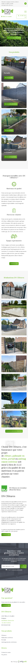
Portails (3, 640)
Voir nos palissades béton (11, 104)
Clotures (3, 635)
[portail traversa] (14, 345)
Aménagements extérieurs (9, 642)
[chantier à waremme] (14, 419)
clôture (7, 455)
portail (11, 458)
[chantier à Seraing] (14, 400)
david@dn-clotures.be (7, 620)
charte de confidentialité (17, 569)
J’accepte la (14, 569)
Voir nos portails (9, 77)
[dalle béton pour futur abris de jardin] (14, 308)
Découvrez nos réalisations (14, 37)
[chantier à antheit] (14, 382)
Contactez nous (6, 652)
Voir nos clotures (9, 130)
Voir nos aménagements (10, 156)
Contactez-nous (14, 263)
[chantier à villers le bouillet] (14, 363)
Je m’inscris (23, 566)
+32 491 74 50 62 (23, 16)
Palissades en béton (7, 637)
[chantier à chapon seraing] (14, 327)
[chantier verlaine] (14, 290)
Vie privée (4, 654)
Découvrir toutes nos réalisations (14, 431)
